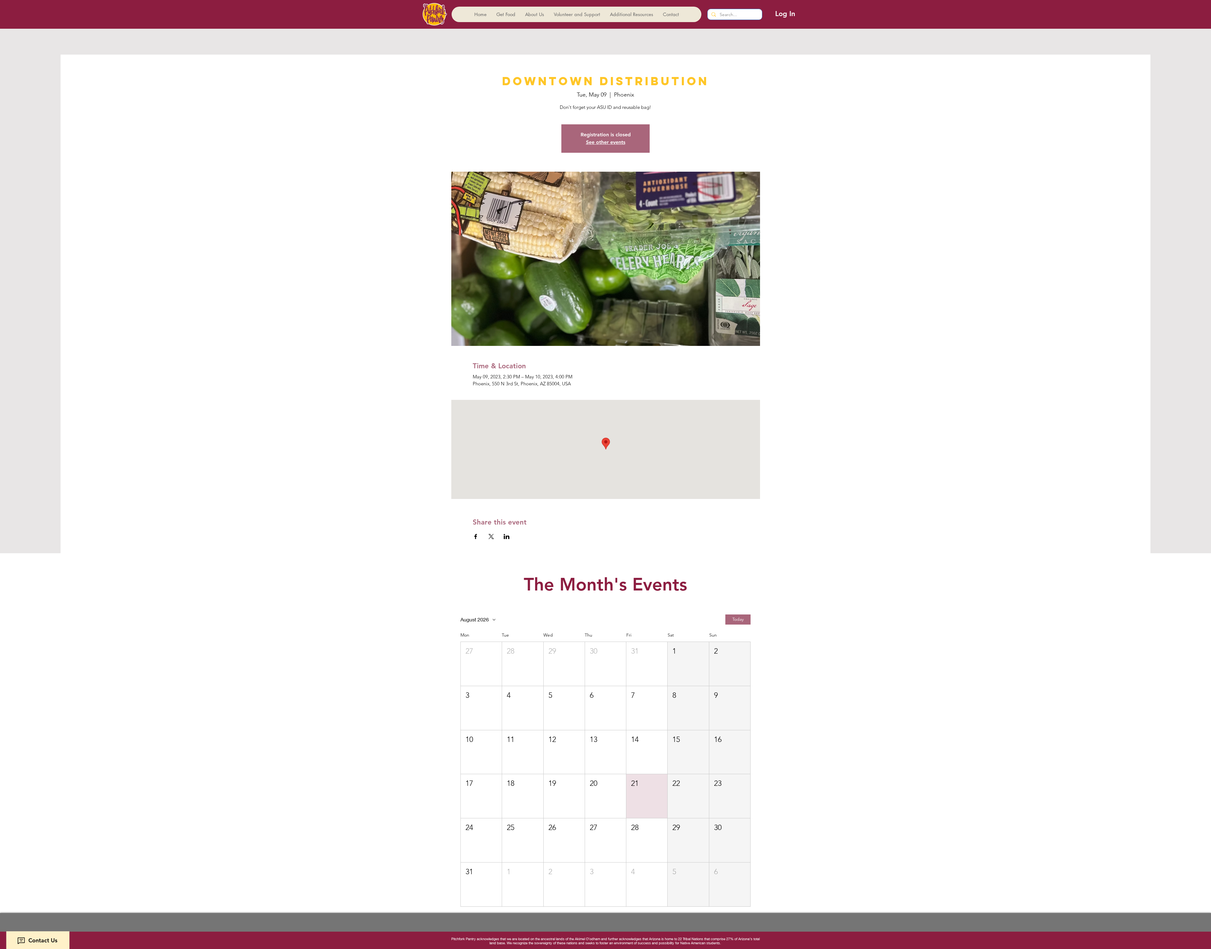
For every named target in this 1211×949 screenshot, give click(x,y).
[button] (481, 664)
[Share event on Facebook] (476, 536)
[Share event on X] (491, 536)
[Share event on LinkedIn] (507, 536)
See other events (605, 142)
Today (738, 619)
